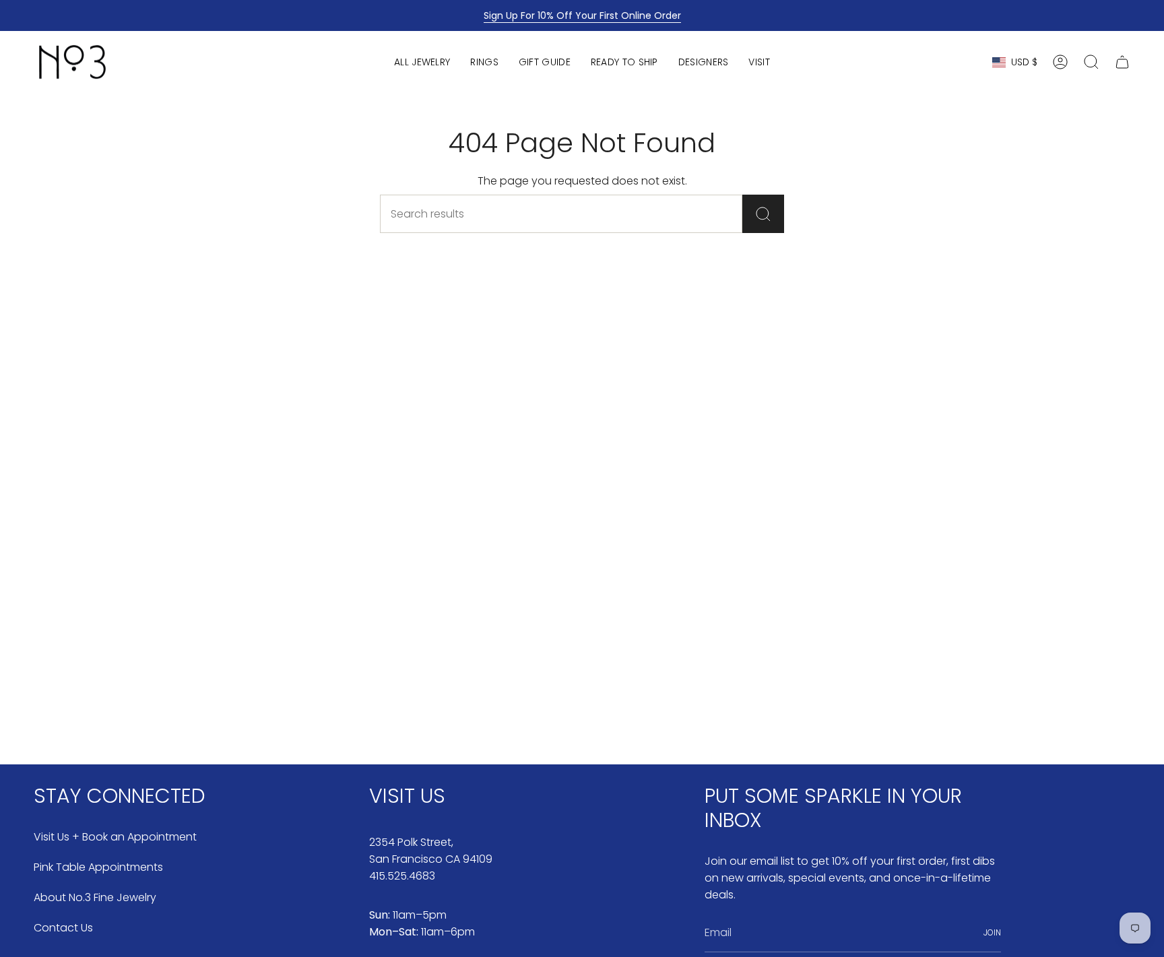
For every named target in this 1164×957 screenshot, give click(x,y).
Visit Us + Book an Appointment (115, 837)
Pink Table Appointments (98, 867)
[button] (422, 62)
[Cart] (1122, 62)
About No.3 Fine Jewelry (95, 897)
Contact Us (63, 927)
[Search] (763, 214)
